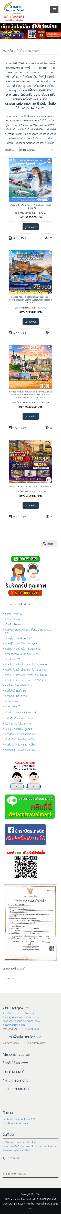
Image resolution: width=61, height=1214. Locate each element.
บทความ (9, 978)
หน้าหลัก (8, 50)
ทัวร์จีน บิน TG (12, 659)
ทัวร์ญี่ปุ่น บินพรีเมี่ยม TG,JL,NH (21, 643)
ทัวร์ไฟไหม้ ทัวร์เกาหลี (16, 690)
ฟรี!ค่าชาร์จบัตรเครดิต (14, 1025)
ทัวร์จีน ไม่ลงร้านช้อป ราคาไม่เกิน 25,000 (25, 669)
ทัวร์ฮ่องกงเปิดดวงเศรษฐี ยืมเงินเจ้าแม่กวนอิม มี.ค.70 (27, 631)
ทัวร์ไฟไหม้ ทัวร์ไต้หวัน (16, 696)
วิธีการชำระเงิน (31, 1017)
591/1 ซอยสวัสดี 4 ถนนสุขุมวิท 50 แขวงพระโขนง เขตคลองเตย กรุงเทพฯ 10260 (30, 1148)
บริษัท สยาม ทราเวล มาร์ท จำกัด (20, 1142)
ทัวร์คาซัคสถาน (13, 701)
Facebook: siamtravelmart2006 (19, 1118)
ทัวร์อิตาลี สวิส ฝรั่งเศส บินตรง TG (23, 648)
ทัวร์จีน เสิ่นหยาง (13, 624)
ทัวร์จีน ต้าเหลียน (14, 613)
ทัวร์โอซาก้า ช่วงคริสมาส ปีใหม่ (20, 744)
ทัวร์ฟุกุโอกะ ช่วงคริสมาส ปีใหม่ (20, 749)
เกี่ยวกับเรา (8, 1013)
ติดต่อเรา (29, 1013)
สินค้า (20, 50)
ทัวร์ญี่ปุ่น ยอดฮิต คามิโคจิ (18, 638)
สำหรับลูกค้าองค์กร (12, 1017)
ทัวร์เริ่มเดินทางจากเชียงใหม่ (18, 712)
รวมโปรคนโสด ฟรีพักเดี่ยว (18, 685)
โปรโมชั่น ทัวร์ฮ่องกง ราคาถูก (19, 718)
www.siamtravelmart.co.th (23, 1199)
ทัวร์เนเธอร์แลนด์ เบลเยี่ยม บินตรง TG (24, 654)
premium (33, 50)
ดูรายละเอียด (30, 227)
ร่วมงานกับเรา (32, 1028)
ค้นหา (50, 543)
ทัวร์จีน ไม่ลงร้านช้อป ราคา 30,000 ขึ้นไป (26, 680)
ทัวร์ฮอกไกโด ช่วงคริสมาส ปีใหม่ (21, 734)
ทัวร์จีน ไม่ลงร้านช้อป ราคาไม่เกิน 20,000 (26, 664)
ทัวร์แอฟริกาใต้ (12, 706)
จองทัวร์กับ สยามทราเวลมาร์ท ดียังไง (21, 1021)
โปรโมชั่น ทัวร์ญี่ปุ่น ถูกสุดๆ (18, 728)
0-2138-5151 (13, 1158)
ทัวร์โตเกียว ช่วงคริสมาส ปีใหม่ (20, 739)
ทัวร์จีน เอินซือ (12, 619)
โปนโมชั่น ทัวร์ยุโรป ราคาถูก (18, 723)
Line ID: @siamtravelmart (16, 1122)
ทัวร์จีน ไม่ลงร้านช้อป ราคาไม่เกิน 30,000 (26, 675)
